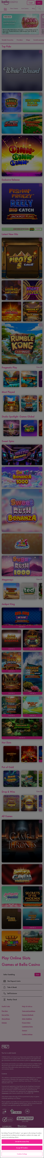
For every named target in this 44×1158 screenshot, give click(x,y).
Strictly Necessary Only (22, 1141)
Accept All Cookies (22, 1148)
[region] (22, 1143)
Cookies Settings (22, 1154)
